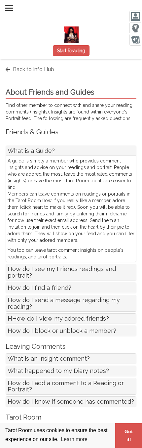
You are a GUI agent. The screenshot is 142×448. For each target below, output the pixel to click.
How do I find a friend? (39, 287)
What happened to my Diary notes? (58, 370)
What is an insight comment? (49, 358)
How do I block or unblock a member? (62, 330)
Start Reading (71, 50)
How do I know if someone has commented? (71, 401)
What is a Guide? (31, 150)
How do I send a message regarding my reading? (64, 303)
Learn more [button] (74, 439)
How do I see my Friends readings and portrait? (62, 272)
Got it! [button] (128, 435)
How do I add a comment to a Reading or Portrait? (66, 386)
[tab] (71, 151)
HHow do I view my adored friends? (58, 318)
